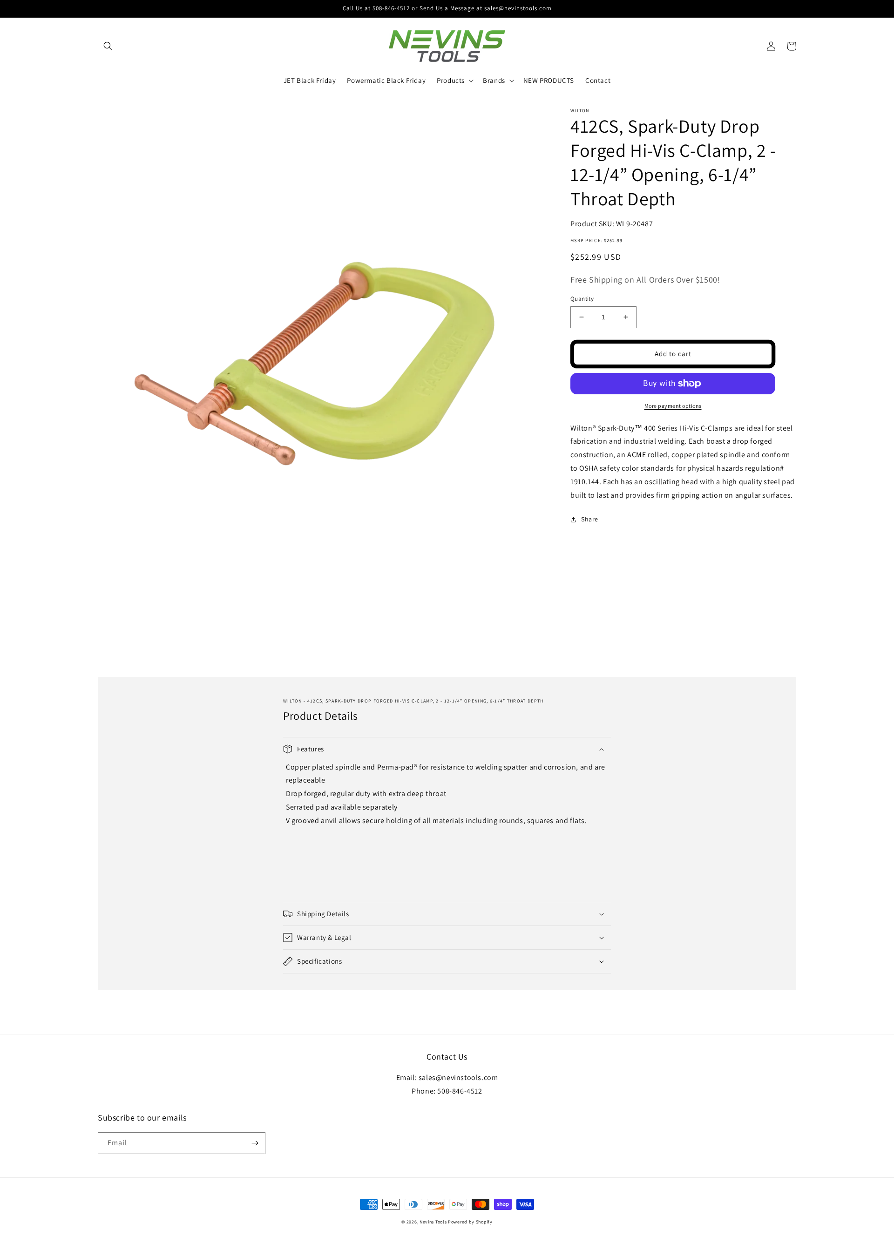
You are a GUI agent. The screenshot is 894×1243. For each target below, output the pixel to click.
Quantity (582, 299)
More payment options (673, 405)
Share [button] (589, 519)
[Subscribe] (254, 1143)
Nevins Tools (433, 1222)
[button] (108, 46)
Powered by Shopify (470, 1222)
